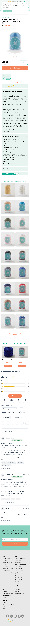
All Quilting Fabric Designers (20, 573)
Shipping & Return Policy (8, 605)
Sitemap (5, 610)
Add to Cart (8, 365)
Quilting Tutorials (8, 568)
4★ (8, 423)
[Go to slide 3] (16, 56)
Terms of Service (8, 593)
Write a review (15, 396)
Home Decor (19, 566)
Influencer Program (8, 572)
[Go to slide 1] (13, 56)
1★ (21, 423)
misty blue (16, 412)
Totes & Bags (19, 570)
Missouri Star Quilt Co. (9, 25)
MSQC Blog (6, 570)
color (21, 409)
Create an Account (20, 593)
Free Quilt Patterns (20, 578)
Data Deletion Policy (7, 596)
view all (15, 334)
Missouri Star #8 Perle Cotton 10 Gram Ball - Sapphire (8, 360)
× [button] (26, 3)
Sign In (17, 591)
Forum (5, 564)
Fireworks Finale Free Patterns (19, 581)
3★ (12, 423)
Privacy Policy (7, 591)
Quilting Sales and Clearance (20, 559)
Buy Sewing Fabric (20, 564)
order (24, 412)
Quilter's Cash (7, 558)
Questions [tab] (18, 417)
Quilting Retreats (8, 562)
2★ (17, 423)
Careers (5, 560)
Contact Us (6, 602)
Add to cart (15, 68)
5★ (3, 423)
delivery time (6, 412)
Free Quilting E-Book (19, 584)
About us (5, 566)
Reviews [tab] (7, 417)
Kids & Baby (18, 568)
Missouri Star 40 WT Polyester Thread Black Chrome (21, 360)
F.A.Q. (4, 608)
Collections (18, 576)
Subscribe (18, 562)
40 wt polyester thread (9, 409)
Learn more (8, 11)
